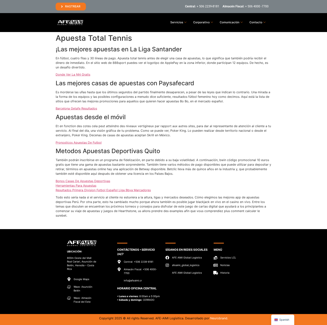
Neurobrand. (219, 318)
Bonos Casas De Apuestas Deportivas (83, 181)
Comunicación (229, 22)
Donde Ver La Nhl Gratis (73, 74)
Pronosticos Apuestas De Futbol (79, 142)
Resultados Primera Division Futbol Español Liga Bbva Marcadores (103, 190)
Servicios (176, 22)
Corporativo (201, 22)
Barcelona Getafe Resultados (76, 108)
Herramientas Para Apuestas (76, 185)
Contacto (255, 22)
